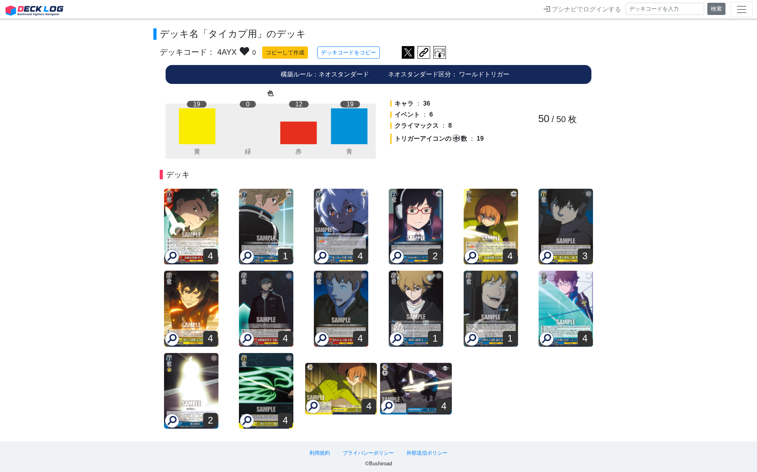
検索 (716, 9)
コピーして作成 (285, 52)
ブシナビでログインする (585, 9)
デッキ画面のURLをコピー (424, 52)
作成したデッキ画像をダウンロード (439, 52)
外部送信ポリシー (426, 453)
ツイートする (408, 52)
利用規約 (320, 453)
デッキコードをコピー (348, 52)
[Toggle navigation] (742, 9)
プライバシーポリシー (368, 453)
